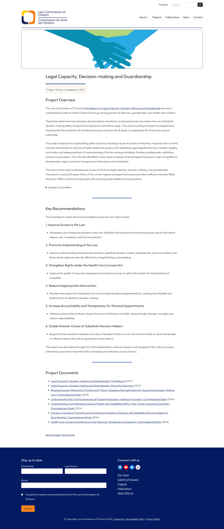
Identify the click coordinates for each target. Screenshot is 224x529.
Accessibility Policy (135, 519)
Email (25, 480)
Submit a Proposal (128, 479)
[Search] (200, 5)
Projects (122, 484)
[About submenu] (147, 17)
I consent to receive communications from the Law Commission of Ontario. (62, 497)
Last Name (71, 466)
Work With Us (125, 493)
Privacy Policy (153, 519)
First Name (27, 466)
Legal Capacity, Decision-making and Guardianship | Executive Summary (92, 385)
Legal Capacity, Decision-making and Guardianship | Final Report (88, 381)
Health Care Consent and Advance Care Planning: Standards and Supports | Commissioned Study (106, 422)
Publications (124, 488)
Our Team (123, 475)
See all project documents (60, 435)
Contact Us (118, 519)
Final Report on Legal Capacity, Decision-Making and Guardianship (122, 108)
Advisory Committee (59, 187)
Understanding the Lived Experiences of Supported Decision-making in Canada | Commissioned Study (109, 399)
